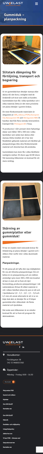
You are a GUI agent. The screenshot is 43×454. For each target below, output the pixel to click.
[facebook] (19, 347)
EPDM (27, 114)
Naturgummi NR (12, 117)
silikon (21, 114)
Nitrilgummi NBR (30, 117)
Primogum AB (20, 123)
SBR (15, 114)
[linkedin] (23, 347)
